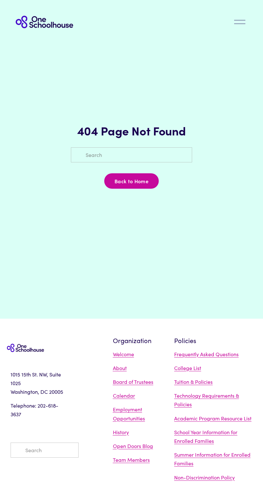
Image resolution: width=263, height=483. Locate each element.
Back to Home (131, 181)
